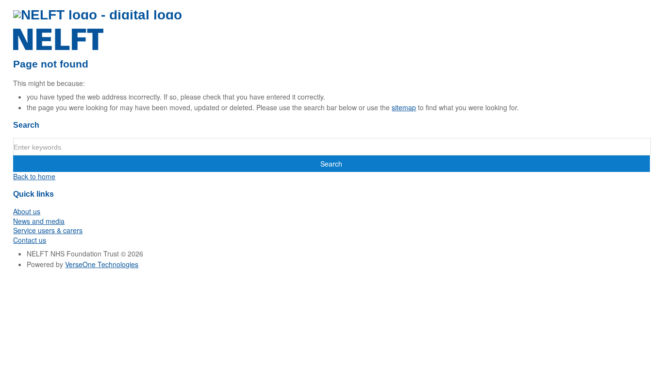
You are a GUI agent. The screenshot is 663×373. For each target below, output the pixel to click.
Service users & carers (48, 230)
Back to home (34, 176)
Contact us (29, 240)
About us (26, 211)
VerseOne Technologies (101, 264)
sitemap (404, 107)
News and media (39, 221)
